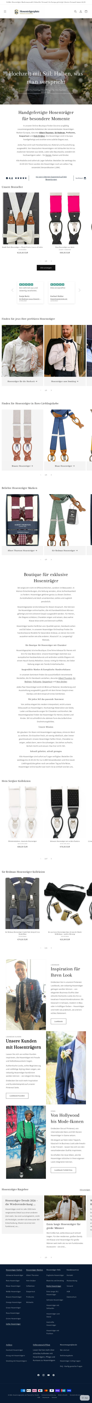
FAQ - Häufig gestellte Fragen (71, 1366)
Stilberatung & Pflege (41, 1345)
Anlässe (9, 1345)
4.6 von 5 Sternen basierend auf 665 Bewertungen (51, 178)
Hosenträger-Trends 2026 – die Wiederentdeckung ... (21, 1202)
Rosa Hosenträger (13, 1313)
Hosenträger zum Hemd (53, 1315)
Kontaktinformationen (77, 1395)
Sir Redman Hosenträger (63, 550)
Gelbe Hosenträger (13, 1324)
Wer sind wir (64, 1350)
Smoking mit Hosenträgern (16, 1361)
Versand (70, 1286)
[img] (30, 284)
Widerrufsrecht (63, 1395)
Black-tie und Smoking (55, 1281)
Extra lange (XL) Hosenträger (52, 1293)
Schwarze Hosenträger (14, 1275)
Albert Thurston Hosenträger (21, 550)
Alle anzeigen (46, 268)
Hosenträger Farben (14, 1270)
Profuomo (30, 1297)
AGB (68, 1291)
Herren (48, 155)
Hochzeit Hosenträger (14, 1350)
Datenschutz (72, 1297)
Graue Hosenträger (13, 1308)
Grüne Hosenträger (13, 1318)
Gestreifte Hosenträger (51, 1323)
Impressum (45, 1397)
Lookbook (58, 1021)
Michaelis (29, 1302)
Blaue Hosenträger (63, 466)
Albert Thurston (32, 1275)
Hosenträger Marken (34, 1270)
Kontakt (70, 1275)
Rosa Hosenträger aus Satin (64, 247)
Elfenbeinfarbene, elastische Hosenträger (22, 841)
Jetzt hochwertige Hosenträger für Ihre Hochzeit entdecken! (46, 91)
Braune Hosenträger (21, 466)
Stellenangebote (66, 1355)
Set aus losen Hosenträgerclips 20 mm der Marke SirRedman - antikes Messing (65, 933)
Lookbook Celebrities (63, 1170)
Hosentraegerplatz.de (20, 1395)
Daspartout (30, 1291)
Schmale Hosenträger (54, 1300)
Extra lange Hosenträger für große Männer (63, 1226)
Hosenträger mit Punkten (52, 1332)
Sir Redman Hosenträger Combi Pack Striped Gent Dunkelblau (22, 933)
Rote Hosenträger (13, 1281)
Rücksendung (72, 1281)
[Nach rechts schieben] (51, 261)
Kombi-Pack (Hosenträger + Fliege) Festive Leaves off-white (22, 247)
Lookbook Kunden (17, 1096)
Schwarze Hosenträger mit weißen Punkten (65, 841)
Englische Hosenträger (55, 1275)
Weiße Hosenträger (13, 1291)
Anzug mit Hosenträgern (15, 1355)
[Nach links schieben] (40, 261)
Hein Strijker (31, 1281)
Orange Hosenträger (14, 1302)
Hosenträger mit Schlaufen (52, 1306)
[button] (5, 11)
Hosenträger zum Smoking (63, 381)
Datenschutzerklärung (49, 1395)
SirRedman (30, 1286)
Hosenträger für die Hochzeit (21, 381)
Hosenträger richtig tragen (70, 1361)
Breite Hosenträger (53, 1286)
